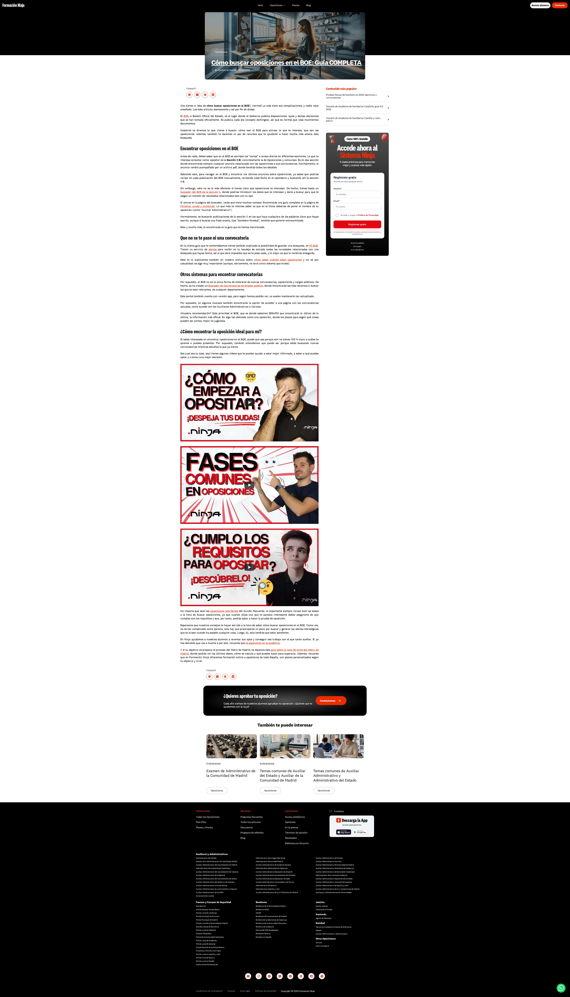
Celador (319, 930)
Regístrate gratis (357, 224)
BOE (186, 116)
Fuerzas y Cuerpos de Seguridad (213, 902)
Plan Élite (201, 822)
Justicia (320, 902)
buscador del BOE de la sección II (200, 192)
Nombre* (338, 189)
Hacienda (321, 914)
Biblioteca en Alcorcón (297, 843)
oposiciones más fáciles (224, 611)
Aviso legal (245, 991)
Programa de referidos (252, 832)
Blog (242, 838)
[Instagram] (259, 976)
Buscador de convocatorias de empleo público (235, 285)
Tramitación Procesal (324, 909)
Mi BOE (313, 245)
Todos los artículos (250, 822)
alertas (213, 249)
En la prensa (291, 827)
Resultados (291, 838)
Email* (337, 201)
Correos (319, 942)
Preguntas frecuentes (251, 816)
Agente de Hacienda (323, 918)
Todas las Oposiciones (208, 816)
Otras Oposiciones (326, 938)
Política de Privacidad (368, 215)
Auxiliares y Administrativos (212, 854)
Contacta (339, 811)
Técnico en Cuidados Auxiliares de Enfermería (333, 927)
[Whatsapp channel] (322, 976)
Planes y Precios (204, 827)
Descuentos (247, 827)
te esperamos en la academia (263, 643)
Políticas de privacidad (265, 991)
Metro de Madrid (322, 946)
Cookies (231, 991)
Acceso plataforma (295, 816)
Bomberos (261, 902)
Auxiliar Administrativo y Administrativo (331, 934)
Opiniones (290, 822)
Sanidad (320, 923)
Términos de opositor (296, 832)
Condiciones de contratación (209, 991)
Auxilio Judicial (322, 906)
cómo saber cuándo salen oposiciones (278, 259)
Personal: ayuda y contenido (197, 206)
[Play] (249, 402)
